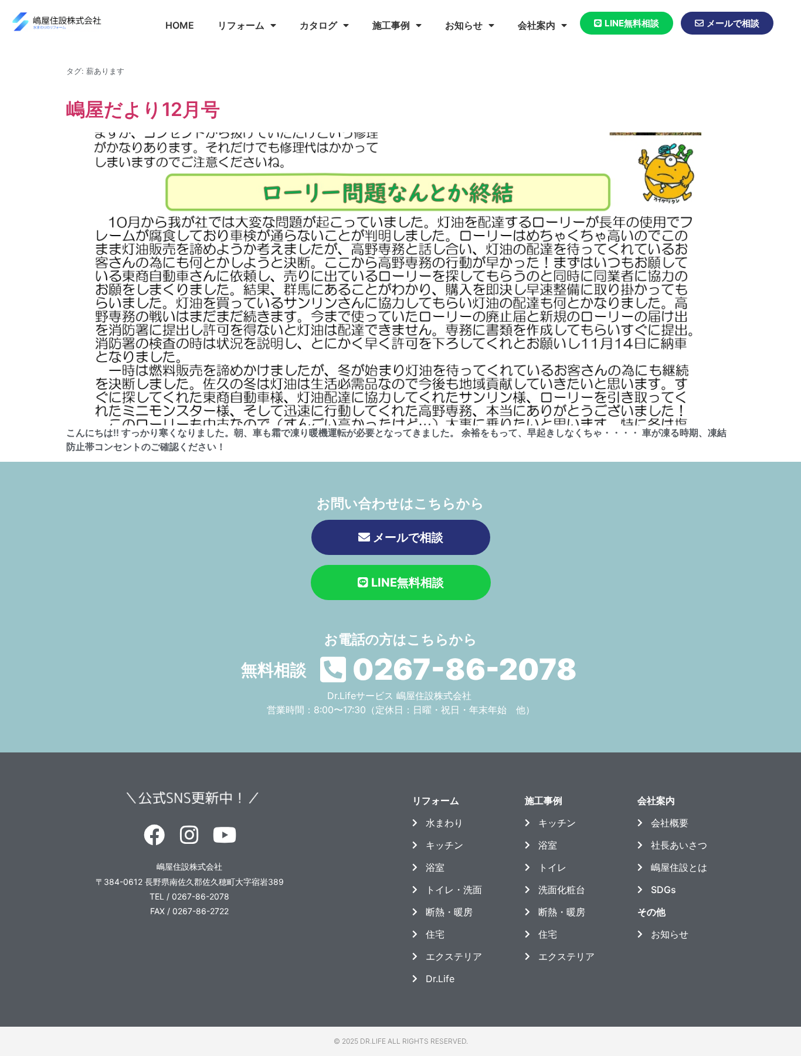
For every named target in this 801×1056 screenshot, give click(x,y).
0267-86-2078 (464, 669)
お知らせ (464, 25)
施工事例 (391, 25)
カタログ (318, 25)
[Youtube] (224, 835)
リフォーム (241, 25)
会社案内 (536, 25)
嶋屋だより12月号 (143, 109)
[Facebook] (153, 835)
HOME (179, 25)
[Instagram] (189, 835)
